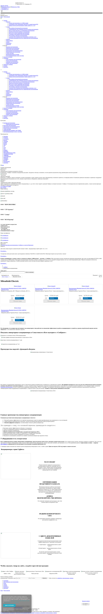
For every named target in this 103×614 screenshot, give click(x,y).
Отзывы (5, 65)
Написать (45, 578)
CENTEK (5, 141)
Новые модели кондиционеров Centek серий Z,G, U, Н (22, 25)
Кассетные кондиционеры (12, 49)
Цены (4, 583)
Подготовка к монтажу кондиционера (18, 35)
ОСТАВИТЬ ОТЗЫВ (6, 186)
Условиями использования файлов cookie (20, 600)
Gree (4, 145)
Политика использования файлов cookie (24, 612)
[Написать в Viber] (15, 6)
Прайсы (8, 39)
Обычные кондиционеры (7, 387)
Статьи (8, 26)
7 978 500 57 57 (4, 9)
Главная (5, 20)
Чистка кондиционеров (11, 60)
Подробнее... (4, 251)
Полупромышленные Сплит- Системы (12, 131)
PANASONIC (6, 161)
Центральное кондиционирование (14, 50)
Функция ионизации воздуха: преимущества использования (23, 38)
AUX (4, 147)
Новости (8, 21)
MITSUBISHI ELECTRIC (9, 152)
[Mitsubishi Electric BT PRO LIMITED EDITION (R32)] (17, 286)
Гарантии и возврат (8, 64)
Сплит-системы (10, 53)
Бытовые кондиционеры (12, 46)
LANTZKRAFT (7, 156)
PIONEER (5, 151)
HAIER (5, 142)
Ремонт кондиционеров (11, 63)
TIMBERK (5, 155)
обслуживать (4, 444)
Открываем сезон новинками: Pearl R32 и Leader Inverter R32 (23, 24)
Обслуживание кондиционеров (13, 59)
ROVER (5, 160)
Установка (5, 58)
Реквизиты (8, 43)
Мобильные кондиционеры (12, 48)
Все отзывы (3, 187)
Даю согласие (9, 605)
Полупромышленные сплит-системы (15, 55)
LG (4, 146)
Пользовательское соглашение (8, 612)
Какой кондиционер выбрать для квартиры (19, 31)
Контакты (5, 67)
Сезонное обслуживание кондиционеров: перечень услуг (22, 36)
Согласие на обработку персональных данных (46, 612)
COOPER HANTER (8, 154)
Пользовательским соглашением (11, 602)
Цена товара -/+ (5, 276)
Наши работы (9, 40)
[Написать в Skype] (5, 6)
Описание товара (17, 301)
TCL (4, 149)
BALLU (5, 140)
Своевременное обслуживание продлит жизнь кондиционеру (23, 29)
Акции (7, 41)
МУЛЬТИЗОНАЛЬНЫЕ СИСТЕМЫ (12, 130)
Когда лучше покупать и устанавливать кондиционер (21, 30)
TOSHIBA (5, 159)
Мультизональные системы (12, 54)
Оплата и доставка (7, 57)
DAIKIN (5, 150)
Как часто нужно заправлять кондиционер (19, 33)
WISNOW (5, 157)
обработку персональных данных (65, 578)
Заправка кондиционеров (12, 62)
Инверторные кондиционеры (13, 52)
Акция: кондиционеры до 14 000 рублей (18, 23)
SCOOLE (5, 137)
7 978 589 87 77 (4, 8)
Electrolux (5, 136)
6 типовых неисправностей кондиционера (19, 34)
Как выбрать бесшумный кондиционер (18, 28)
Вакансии (8, 44)
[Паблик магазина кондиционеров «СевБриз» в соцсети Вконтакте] (17, 245)
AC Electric (6, 139)
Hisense (5, 144)
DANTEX (5, 162)
